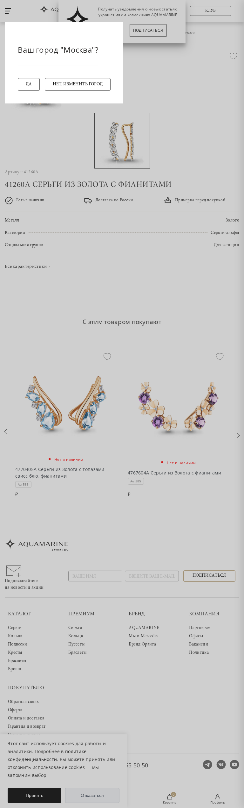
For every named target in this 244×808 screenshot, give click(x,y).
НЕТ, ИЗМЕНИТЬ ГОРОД (78, 84)
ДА (29, 84)
